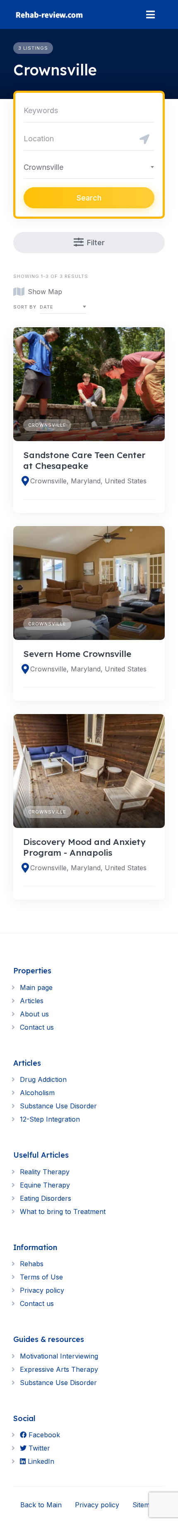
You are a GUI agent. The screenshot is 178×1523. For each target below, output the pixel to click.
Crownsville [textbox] (43, 167)
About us (34, 1014)
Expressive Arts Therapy (59, 1369)
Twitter (38, 1448)
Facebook (43, 1435)
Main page (36, 987)
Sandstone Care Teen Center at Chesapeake (84, 460)
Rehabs (31, 1264)
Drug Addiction (43, 1079)
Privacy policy (42, 1290)
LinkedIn (40, 1461)
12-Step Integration (50, 1119)
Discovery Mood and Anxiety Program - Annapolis (84, 847)
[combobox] (89, 167)
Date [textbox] (46, 307)
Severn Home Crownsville (77, 653)
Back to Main (41, 1505)
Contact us (37, 1027)
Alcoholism (37, 1093)
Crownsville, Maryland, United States (88, 481)
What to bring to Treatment (63, 1211)
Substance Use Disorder (58, 1106)
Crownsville (47, 425)
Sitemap (145, 1505)
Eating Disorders (45, 1198)
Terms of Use (41, 1277)
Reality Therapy (45, 1172)
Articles (31, 1001)
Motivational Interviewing (59, 1356)
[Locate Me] (144, 139)
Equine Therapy (45, 1185)
